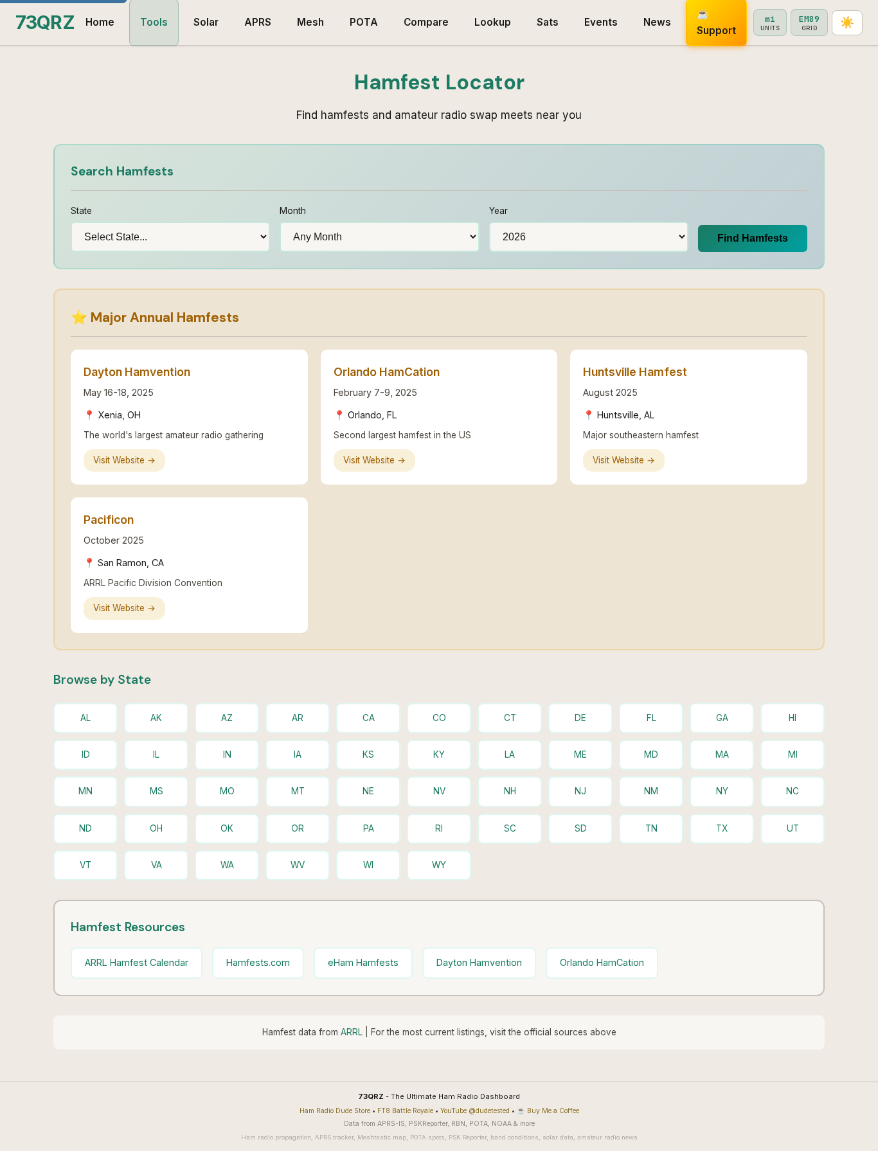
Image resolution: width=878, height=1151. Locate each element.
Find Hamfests (752, 238)
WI (368, 865)
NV (439, 791)
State (81, 211)
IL (156, 754)
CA (369, 718)
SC (510, 828)
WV (298, 865)
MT (298, 791)
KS (368, 754)
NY (722, 791)
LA (510, 754)
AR (297, 718)
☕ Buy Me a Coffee (548, 1111)
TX (722, 828)
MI (793, 754)
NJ (580, 791)
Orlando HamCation (602, 962)
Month (293, 211)
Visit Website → (124, 460)
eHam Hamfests (363, 962)
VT (85, 865)
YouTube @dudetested (475, 1111)
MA (722, 754)
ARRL (352, 1032)
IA (297, 754)
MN (85, 791)
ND (85, 828)
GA (722, 718)
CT (510, 718)
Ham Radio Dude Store (335, 1111)
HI (792, 718)
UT (793, 828)
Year (498, 211)
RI (439, 828)
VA (156, 865)
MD (651, 754)
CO (439, 718)
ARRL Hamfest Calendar (136, 962)
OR (297, 828)
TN (651, 828)
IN (227, 754)
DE (580, 718)
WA (227, 865)
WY (439, 865)
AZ (227, 718)
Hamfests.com (258, 962)
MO (227, 791)
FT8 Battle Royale (405, 1111)
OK (226, 828)
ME (580, 754)
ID (86, 754)
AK (156, 718)
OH (156, 828)
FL (651, 718)
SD (581, 828)
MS (156, 791)
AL (85, 718)
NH (510, 791)
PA (368, 828)
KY (439, 754)
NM (651, 791)
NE (368, 791)
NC (792, 791)
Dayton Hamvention (479, 962)
